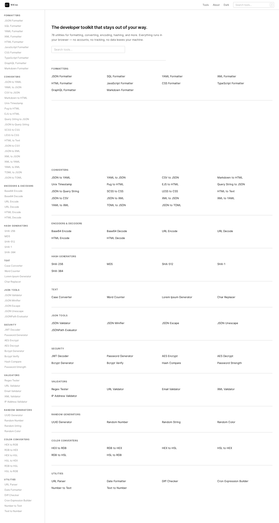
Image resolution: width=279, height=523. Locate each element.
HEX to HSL (11, 455)
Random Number (13, 420)
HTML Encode (12, 212)
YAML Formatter (13, 31)
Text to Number (13, 511)
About (216, 4)
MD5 (7, 236)
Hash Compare (12, 361)
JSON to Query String (16, 124)
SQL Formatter (12, 25)
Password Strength (15, 366)
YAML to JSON (12, 87)
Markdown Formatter (16, 68)
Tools (206, 4)
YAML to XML (12, 166)
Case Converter (13, 265)
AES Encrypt (11, 340)
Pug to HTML (12, 108)
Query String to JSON (16, 119)
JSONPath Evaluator (16, 316)
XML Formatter (12, 36)
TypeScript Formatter (16, 57)
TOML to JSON (13, 172)
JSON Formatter (13, 20)
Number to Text (13, 505)
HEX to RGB (11, 444)
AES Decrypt (11, 345)
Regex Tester (11, 380)
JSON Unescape (13, 311)
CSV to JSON (12, 92)
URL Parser (10, 484)
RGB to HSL (11, 465)
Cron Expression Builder (17, 500)
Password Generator (16, 335)
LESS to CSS (11, 135)
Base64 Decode (13, 196)
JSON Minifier (12, 300)
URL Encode (11, 201)
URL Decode (11, 206)
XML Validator (12, 396)
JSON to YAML (12, 81)
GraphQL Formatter (15, 63)
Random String (12, 425)
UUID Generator (13, 415)
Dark (226, 5)
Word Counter (12, 271)
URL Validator (12, 385)
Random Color (12, 431)
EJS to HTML (12, 113)
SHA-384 (10, 252)
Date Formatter (13, 489)
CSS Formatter (12, 52)
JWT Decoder (12, 329)
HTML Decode (12, 217)
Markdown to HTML (15, 97)
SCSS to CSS (12, 129)
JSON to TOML (13, 177)
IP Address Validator (15, 401)
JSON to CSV (12, 145)
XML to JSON (12, 156)
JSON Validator (13, 295)
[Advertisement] (161, 137)
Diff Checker (11, 495)
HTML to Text (12, 140)
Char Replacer (12, 281)
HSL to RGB (11, 471)
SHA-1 (8, 246)
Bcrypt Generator (14, 350)
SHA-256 (9, 230)
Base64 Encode (13, 190)
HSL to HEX (11, 460)
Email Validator (12, 391)
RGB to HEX (11, 449)
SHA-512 (9, 241)
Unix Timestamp (13, 103)
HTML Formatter (13, 41)
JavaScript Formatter (16, 47)
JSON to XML (12, 151)
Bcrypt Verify (11, 356)
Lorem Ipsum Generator (17, 276)
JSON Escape (12, 305)
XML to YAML (12, 161)
